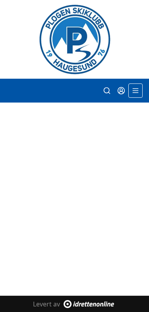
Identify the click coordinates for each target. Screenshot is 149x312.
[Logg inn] (121, 90)
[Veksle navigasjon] (135, 90)
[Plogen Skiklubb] (74, 39)
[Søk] (107, 90)
